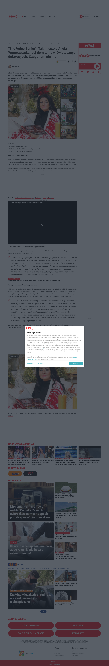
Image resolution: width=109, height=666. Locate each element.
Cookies (36, 359)
